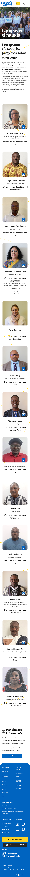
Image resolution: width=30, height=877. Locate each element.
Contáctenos (19, 788)
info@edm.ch (5, 832)
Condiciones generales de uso (9, 867)
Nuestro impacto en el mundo (5, 776)
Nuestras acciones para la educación (4, 784)
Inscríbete (12, 756)
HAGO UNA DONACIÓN (15, 839)
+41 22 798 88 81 (6, 829)
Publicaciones (19, 773)
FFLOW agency (24, 869)
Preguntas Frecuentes (18, 780)
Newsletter (25, 875)
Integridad (18, 785)
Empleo (17, 776)
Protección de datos (7, 865)
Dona (17, 3)
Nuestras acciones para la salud (5, 791)
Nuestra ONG (5, 771)
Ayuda (3, 796)
